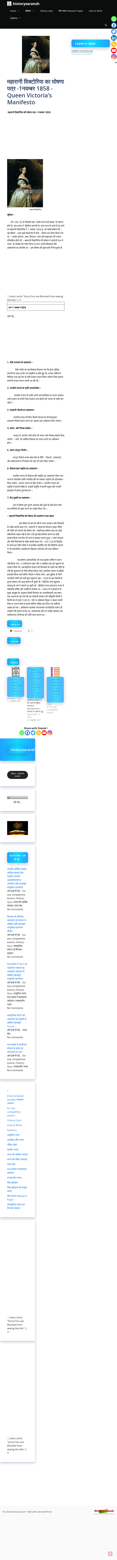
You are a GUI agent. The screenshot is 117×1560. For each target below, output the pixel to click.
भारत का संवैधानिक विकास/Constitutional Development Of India (17, 686)
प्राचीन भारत (12, 1149)
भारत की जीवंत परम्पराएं (17, 1159)
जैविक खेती (12, 1144)
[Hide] (116, 62)
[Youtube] (44, 732)
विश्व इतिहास (12, 1182)
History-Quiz (46, 10)
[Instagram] (49, 732)
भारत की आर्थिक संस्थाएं (17, 1154)
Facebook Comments (81, 54)
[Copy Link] (38, 732)
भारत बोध (11, 1164)
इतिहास (28, 10)
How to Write (95, 10)
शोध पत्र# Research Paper (70, 10)
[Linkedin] (114, 38)
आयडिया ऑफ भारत (15, 1139)
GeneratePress (44, 1511)
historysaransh (26, 3)
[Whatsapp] (21, 732)
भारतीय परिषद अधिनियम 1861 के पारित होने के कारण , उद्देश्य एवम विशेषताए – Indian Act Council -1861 (56, 689)
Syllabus (14, 17)
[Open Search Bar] (106, 25)
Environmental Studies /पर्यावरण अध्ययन (15, 1099)
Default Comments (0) (82, 50)
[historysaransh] (9, 3)
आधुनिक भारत (13, 1135)
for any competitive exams (13, 1111)
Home (13, 10)
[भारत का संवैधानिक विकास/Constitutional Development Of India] (15, 672)
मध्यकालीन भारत (14, 1177)
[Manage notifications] (110, 1553)
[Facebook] (27, 732)
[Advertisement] (35, 138)
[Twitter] (33, 732)
